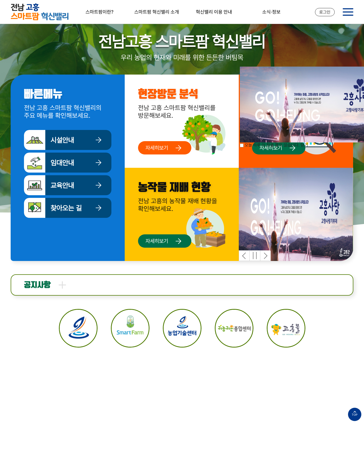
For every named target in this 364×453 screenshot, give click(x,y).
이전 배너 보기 (244, 255)
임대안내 (62, 163)
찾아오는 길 (66, 208)
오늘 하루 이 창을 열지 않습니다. (272, 145)
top (355, 415)
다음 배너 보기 (265, 255)
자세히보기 (156, 148)
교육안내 (62, 185)
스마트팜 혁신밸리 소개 (156, 12)
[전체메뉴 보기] (348, 12)
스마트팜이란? (100, 12)
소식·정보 (271, 12)
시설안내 (62, 140)
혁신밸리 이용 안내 (214, 12)
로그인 (324, 12)
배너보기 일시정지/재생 (254, 255)
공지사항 (37, 285)
